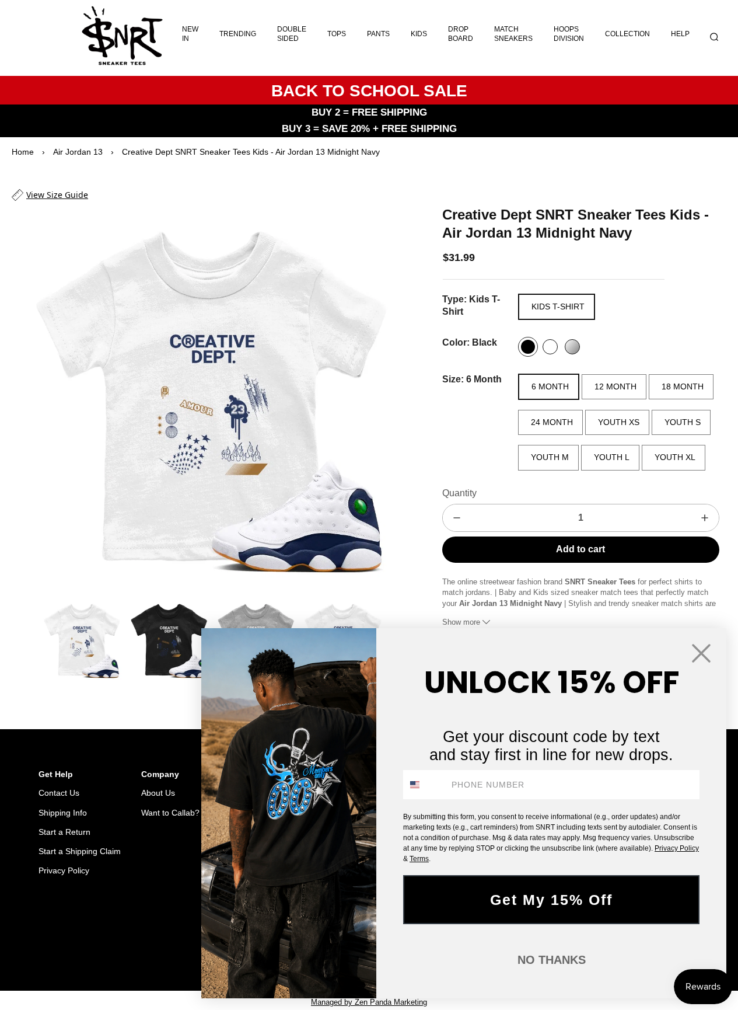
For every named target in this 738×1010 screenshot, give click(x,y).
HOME (102, 950)
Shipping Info (63, 812)
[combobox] (425, 785)
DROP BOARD (460, 34)
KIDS (419, 34)
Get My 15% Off (551, 899)
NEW (164, 950)
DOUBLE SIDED (291, 34)
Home (23, 151)
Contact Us (59, 792)
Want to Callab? (170, 812)
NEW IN (190, 34)
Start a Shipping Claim (80, 851)
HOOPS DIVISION (569, 34)
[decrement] (457, 517)
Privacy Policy (64, 870)
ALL (134, 950)
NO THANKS (551, 959)
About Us (158, 792)
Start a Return (64, 832)
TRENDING (237, 34)
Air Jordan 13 (78, 151)
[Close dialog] (701, 653)
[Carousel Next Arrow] (390, 399)
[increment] (705, 517)
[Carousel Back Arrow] (27, 640)
